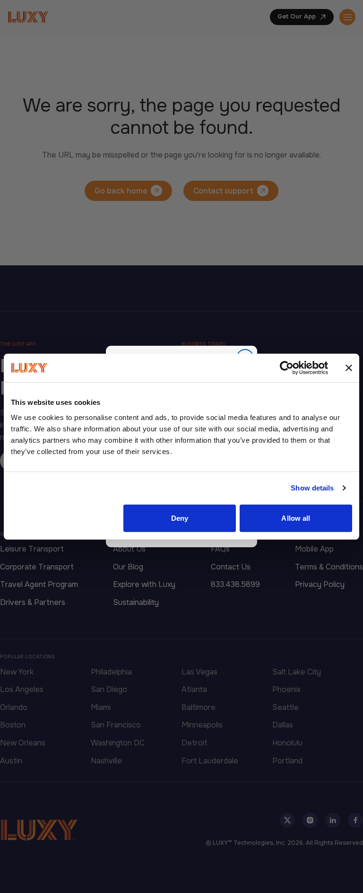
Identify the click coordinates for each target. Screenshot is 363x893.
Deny (179, 518)
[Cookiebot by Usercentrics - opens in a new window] (286, 368)
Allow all (295, 518)
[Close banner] (349, 368)
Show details (312, 488)
